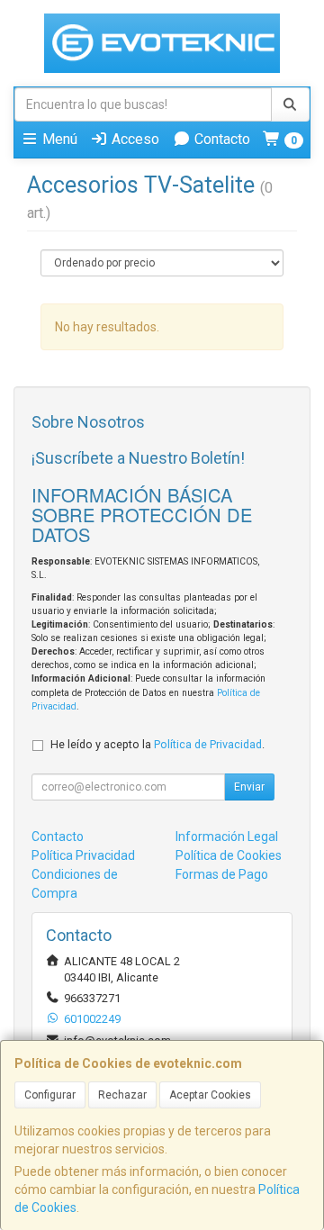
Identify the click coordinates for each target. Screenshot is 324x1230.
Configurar (50, 1095)
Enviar (249, 787)
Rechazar (122, 1095)
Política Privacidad (83, 855)
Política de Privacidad (208, 744)
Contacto (220, 139)
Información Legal (227, 836)
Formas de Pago (222, 874)
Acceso (133, 139)
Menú (58, 139)
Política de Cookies (229, 855)
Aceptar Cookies (210, 1095)
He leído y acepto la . (157, 744)
